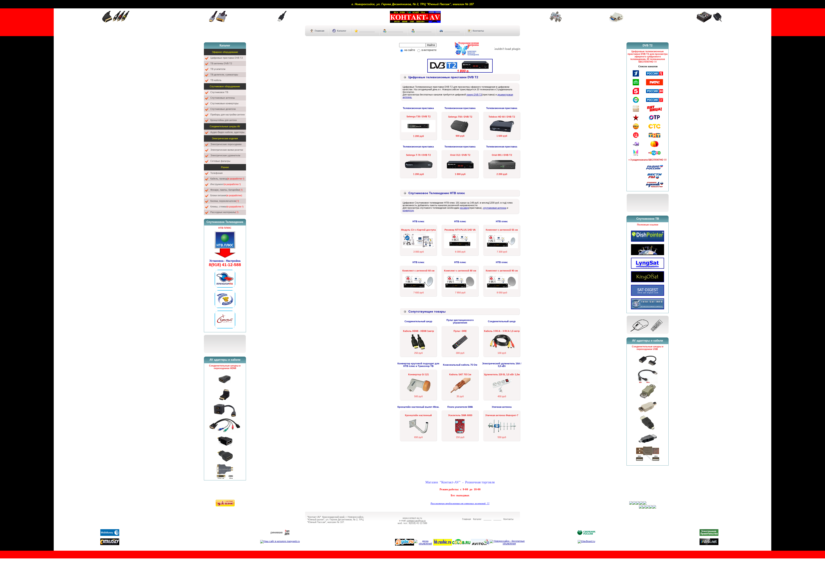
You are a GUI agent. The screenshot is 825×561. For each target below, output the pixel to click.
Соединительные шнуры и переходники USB (647, 347)
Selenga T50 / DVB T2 (460, 116)
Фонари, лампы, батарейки (226, 190)
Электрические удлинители (225, 155)
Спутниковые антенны (222, 98)
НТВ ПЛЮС (224, 228)
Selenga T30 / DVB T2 (418, 116)
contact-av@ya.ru (416, 520)
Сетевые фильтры (220, 161)
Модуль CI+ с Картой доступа (418, 229)
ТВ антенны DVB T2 (221, 63)
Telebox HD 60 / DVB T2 (502, 116)
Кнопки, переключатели (224, 201)
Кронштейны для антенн (223, 120)
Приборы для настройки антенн (227, 114)
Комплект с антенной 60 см (418, 270)
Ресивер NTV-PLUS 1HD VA (460, 229)
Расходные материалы (224, 212)
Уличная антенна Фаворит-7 (501, 415)
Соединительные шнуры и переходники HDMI (225, 366)
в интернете (429, 50)
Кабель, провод (227, 178)
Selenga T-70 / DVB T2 (418, 155)
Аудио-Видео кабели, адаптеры (227, 132)
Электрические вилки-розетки (226, 150)
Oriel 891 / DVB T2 (502, 155)
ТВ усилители (217, 69)
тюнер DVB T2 (474, 94)
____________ (367, 30)
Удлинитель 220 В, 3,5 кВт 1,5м (502, 374)
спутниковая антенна (494, 208)
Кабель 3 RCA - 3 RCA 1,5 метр (502, 331)
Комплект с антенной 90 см (502, 270)
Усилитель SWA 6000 (460, 415)
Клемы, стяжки (227, 206)
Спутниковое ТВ (219, 92)
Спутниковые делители (223, 109)
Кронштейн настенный (418, 415)
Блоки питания (226, 195)
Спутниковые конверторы (224, 103)
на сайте (409, 50)
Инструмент (225, 184)
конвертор (408, 210)
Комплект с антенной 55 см (502, 229)
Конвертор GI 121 (418, 374)
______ (487, 519)
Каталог (341, 30)
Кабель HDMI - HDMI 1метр (418, 331)
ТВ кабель (216, 80)
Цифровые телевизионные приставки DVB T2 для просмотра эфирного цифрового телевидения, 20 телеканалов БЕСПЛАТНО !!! (648, 56)
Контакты (478, 30)
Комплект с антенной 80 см (460, 270)
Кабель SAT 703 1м (460, 374)
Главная (319, 30)
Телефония (216, 173)
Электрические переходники (225, 144)
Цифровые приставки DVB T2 (226, 58)
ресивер (464, 208)
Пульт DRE (460, 331)
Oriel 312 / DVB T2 (460, 155)
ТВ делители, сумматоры (224, 74)
